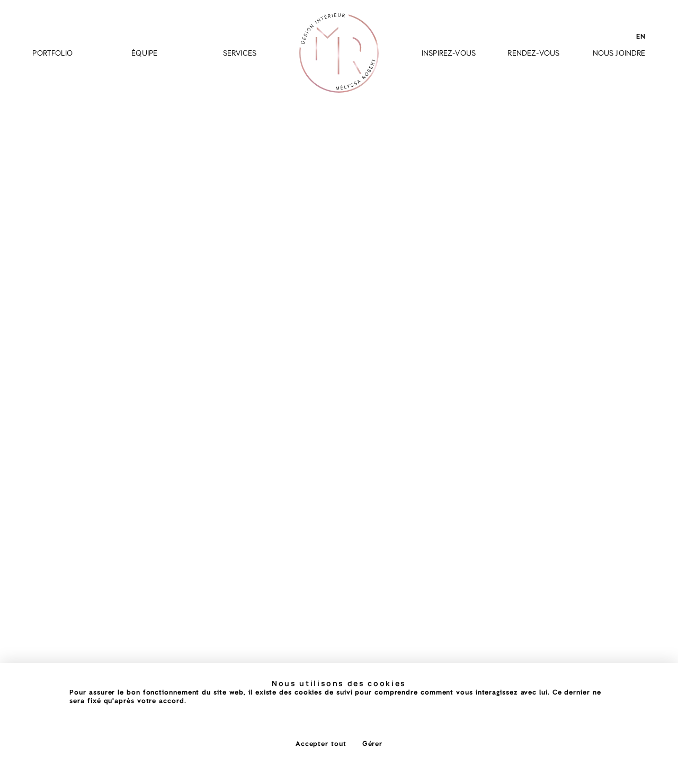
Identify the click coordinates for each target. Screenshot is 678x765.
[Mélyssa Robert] (339, 53)
